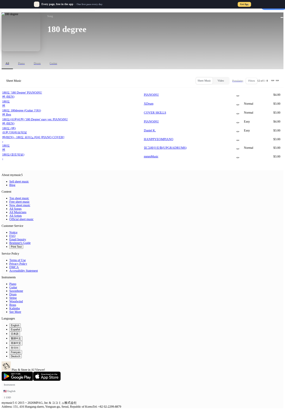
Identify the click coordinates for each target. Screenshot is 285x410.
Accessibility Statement (23, 270)
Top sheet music (19, 198)
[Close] (248, 4)
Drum (12, 294)
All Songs (15, 208)
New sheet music (19, 205)
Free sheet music (19, 201)
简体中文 (16, 343)
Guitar (13, 287)
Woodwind (16, 301)
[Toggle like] (281, 17)
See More (15, 311)
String (13, 297)
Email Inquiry (17, 239)
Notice (13, 232)
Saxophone (16, 290)
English (15, 325)
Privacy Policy (18, 263)
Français (16, 352)
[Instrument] (237, 95)
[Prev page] (272, 80)
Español (15, 329)
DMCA (14, 267)
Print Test (16, 246)
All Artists (15, 215)
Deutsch (15, 356)
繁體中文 (16, 338)
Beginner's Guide (20, 243)
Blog (12, 185)
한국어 (14, 347)
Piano (12, 284)
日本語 (14, 333)
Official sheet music (21, 219)
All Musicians (17, 212)
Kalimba (14, 308)
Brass (12, 304)
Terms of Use (17, 260)
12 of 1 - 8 (262, 80)
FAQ (12, 236)
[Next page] (277, 80)
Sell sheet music (19, 181)
